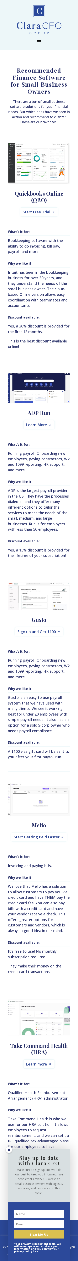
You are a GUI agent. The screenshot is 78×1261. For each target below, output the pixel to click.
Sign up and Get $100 (36, 631)
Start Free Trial (36, 211)
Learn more (36, 1064)
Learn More (36, 424)
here (35, 1251)
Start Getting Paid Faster (36, 836)
